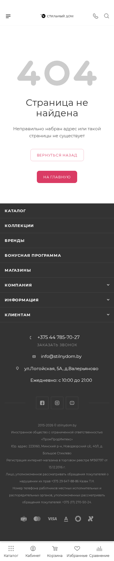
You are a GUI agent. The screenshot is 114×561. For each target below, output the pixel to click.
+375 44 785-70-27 (58, 337)
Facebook (42, 403)
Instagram (57, 403)
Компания (18, 285)
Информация (22, 300)
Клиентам (17, 314)
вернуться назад (57, 155)
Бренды (15, 240)
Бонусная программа (33, 255)
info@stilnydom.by (61, 356)
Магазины (18, 270)
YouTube (72, 403)
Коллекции (19, 225)
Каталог (15, 210)
